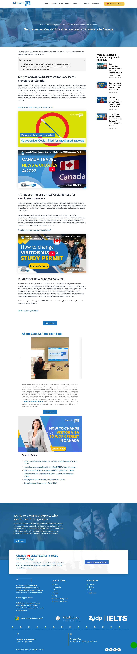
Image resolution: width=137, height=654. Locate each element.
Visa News (85, 4)
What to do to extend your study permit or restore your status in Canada (49, 470)
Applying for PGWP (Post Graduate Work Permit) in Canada (44, 480)
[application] (48, 4)
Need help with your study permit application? (34, 230)
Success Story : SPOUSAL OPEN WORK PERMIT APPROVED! (115, 86)
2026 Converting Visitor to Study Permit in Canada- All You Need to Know (115, 69)
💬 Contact (96, 4)
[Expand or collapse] (84, 60)
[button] (114, 4)
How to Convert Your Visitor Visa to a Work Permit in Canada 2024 (115, 102)
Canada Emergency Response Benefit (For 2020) (40, 483)
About (46, 4)
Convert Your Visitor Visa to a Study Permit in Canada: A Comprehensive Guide (115, 119)
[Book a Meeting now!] (133, 645)
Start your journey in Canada (28, 311)
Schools (75, 4)
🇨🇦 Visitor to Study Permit (60, 4)
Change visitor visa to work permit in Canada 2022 (35, 108)
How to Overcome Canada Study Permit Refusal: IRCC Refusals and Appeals (50, 467)
